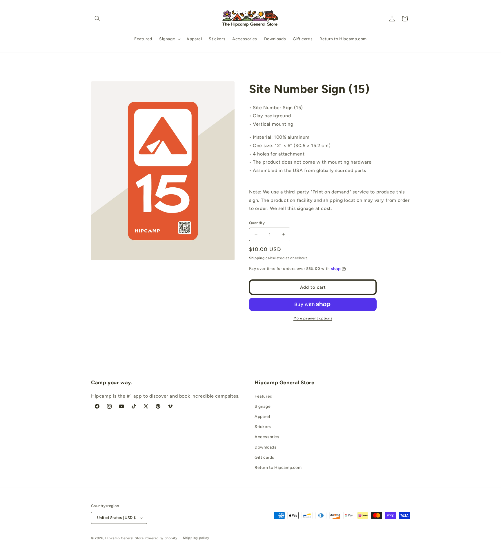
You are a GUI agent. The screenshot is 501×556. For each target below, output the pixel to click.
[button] (97, 18)
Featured (264, 396)
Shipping (257, 258)
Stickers (263, 426)
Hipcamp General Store (124, 538)
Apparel (262, 416)
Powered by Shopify (161, 538)
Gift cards (264, 457)
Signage (263, 406)
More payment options (312, 318)
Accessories (267, 436)
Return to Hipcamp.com (278, 467)
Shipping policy (196, 538)
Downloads (265, 447)
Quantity (257, 223)
